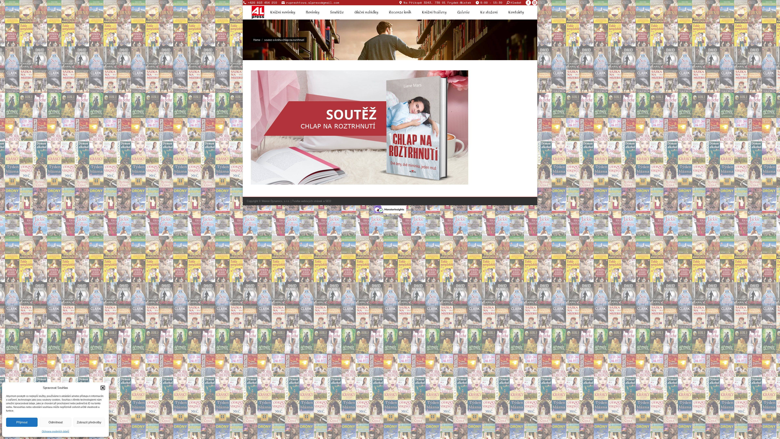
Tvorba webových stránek (307, 201)
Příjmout (21, 422)
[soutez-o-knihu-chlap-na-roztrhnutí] (390, 127)
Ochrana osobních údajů (55, 431)
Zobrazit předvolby (89, 422)
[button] (103, 388)
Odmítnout (56, 422)
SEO (328, 201)
